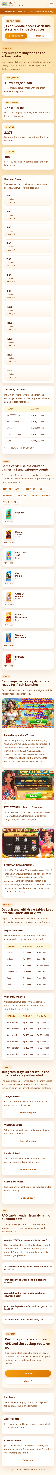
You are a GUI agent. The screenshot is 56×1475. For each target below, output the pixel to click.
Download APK (16, 35)
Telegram (28, 1460)
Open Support (28, 1197)
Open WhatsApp (28, 1141)
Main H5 (40, 35)
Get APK (28, 1373)
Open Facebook (28, 1169)
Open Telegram (28, 1112)
